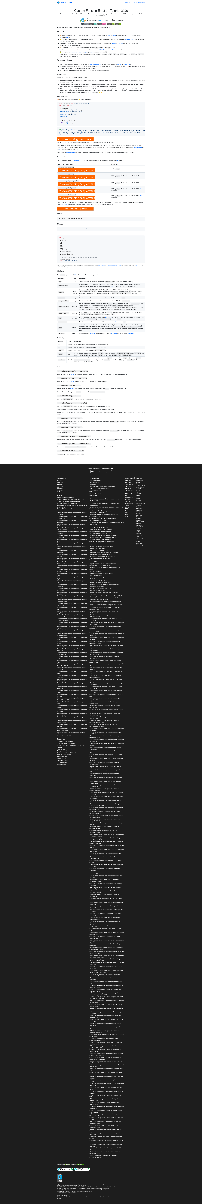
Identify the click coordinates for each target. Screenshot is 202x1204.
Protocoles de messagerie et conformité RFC (102, 556)
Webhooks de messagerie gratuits (98, 488)
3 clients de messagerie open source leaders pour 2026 (105, 755)
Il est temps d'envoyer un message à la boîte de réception (70, 746)
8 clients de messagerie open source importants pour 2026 (105, 914)
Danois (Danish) (140, 487)
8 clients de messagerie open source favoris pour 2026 (106, 695)
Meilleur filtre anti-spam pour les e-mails (100, 533)
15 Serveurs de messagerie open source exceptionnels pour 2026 (106, 1077)
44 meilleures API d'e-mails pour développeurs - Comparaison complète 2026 (102, 519)
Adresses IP (92, 484)
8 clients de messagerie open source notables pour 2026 (105, 778)
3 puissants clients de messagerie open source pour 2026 (106, 816)
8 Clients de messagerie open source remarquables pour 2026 (105, 990)
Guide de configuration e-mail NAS (67, 503)
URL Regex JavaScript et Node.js (98, 600)
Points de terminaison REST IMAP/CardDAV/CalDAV (104, 552)
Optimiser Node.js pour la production (99, 566)
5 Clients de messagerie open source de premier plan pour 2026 (105, 1043)
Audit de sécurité (94, 482)
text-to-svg (114, 333)
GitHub (129, 482)
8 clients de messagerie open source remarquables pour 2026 (105, 763)
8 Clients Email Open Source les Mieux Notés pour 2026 (103, 1156)
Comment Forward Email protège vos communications (104, 598)
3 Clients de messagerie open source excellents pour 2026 (105, 1088)
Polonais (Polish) (140, 522)
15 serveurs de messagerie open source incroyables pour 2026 (105, 676)
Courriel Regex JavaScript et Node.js (99, 558)
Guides (59, 495)
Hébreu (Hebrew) (140, 503)
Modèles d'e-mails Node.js (96, 577)
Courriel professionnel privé (65, 741)
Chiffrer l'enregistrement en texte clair (69, 753)
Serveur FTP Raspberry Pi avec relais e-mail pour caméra (71, 510)
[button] (56, 31)
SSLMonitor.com (61, 764)
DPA (126, 509)
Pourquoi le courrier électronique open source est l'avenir (105, 601)
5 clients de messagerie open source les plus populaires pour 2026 (106, 634)
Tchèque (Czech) (140, 485)
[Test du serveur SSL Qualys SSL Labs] (63, 1164)
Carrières (128, 516)
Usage (135, 147)
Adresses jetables (62, 749)
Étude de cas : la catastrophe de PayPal (100, 583)
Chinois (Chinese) (138, 482)
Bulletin (129, 480)
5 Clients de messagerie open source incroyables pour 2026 (104, 1103)
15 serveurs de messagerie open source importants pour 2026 (105, 699)
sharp (67, 37)
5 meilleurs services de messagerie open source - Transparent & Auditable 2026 (103, 512)
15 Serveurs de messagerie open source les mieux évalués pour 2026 (106, 1062)
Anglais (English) (140, 492)
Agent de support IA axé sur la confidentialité (101, 541)
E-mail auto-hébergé (95, 490)
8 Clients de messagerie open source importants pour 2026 (106, 1020)
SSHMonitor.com (62, 762)
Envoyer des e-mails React (97, 590)
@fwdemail (130, 484)
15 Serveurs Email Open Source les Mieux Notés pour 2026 (104, 1153)
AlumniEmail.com (62, 756)
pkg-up (121, 43)
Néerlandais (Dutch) (139, 489)
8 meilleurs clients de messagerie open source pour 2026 (103, 612)
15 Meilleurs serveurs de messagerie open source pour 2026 (104, 1032)
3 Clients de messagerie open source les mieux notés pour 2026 (105, 1050)
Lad (113, 50)
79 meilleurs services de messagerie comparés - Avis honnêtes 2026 (104, 504)
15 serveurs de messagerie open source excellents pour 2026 (105, 873)
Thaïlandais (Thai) (139, 535)
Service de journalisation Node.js (98, 581)
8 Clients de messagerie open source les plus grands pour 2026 (105, 1005)
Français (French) (138, 497)
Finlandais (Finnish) (138, 494)
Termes (127, 505)
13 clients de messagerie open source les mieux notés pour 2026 (106, 748)
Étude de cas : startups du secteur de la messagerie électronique (103, 593)
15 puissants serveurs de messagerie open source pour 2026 (104, 706)
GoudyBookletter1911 (95, 64)
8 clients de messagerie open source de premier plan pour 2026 (105, 937)
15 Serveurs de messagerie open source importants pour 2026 (105, 1016)
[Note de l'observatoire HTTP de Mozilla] (77, 1164)
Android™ (62, 484)
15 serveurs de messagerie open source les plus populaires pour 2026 (106, 631)
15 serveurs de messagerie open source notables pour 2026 (106, 668)
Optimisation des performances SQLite (100, 588)
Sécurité (127, 501)
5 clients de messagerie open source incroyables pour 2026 (104, 892)
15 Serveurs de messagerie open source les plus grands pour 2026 (106, 1001)
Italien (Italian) (139, 512)
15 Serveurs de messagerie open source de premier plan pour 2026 (105, 1039)
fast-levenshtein (129, 39)
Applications (61, 478)
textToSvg (92, 333)
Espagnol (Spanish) (138, 529)
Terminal (61, 492)
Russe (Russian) (140, 527)
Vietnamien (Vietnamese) (139, 544)
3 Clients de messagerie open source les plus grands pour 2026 (105, 1111)
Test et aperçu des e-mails (96, 560)
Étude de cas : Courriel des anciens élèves (101, 547)
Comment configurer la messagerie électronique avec (72, 513)
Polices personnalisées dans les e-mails (100, 554)
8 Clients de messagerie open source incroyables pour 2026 (106, 997)
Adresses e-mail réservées (64, 755)
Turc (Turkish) (139, 538)
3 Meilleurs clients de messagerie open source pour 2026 (106, 1035)
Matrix (129, 486)
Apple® (59, 480)
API (60, 149)
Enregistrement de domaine (65, 751)
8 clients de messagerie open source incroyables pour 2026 (104, 786)
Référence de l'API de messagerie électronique (102, 486)
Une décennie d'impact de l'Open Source (100, 530)
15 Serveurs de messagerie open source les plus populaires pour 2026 (106, 1054)
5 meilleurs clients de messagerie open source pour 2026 (105, 687)
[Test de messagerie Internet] (82, 1169)
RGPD (127, 507)
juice (86, 52)
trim (110, 317)
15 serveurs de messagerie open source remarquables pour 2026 (106, 653)
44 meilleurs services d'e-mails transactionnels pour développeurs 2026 (103, 515)
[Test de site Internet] (65, 1169)
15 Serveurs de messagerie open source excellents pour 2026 (106, 1084)
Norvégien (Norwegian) (139, 519)
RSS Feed (130, 490)
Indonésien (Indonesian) (139, 509)
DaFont (119, 64)
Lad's (92, 52)
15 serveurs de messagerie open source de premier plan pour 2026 (106, 933)
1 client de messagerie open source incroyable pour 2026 (105, 680)
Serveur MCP (93, 562)
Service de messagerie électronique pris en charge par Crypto (104, 568)
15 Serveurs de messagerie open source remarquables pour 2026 (106, 986)
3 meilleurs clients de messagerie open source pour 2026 (106, 824)
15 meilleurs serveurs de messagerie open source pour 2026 (104, 608)
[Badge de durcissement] (60, 1177)
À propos (127, 499)
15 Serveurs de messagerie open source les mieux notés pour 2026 (105, 1047)
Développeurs (94, 478)
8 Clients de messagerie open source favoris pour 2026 (105, 1013)
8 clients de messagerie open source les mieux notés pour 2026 (105, 733)
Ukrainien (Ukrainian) (139, 540)
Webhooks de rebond (95, 492)
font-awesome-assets (77, 52)
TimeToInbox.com (62, 758)
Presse (127, 514)
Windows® (60, 482)
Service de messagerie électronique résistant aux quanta (105, 584)
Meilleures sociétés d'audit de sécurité (100, 539)
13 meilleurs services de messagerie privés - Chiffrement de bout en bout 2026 (106, 508)
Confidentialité (138, 2)
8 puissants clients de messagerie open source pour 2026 (106, 710)
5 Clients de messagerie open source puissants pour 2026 (105, 1028)
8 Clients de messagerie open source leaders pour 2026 (105, 1073)
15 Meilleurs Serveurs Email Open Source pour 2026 (105, 1137)
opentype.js (131, 333)
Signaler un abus (128, 512)
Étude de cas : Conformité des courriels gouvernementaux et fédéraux (106, 544)
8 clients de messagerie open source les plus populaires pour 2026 (106, 740)
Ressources (61, 739)
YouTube (129, 488)
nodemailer (84, 50)
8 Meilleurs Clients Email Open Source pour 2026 (106, 1141)
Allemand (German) (138, 501)
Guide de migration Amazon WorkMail (100, 531)
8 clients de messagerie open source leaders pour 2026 (105, 967)
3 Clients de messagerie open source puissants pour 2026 (106, 1134)
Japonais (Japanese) (139, 514)
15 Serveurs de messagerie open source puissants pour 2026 (105, 1024)
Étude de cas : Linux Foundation (98, 550)
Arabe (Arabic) (139, 480)
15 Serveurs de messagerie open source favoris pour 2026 (106, 1009)
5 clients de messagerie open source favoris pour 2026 (105, 801)
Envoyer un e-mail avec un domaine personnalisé (71, 499)
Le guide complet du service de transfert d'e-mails (103, 564)
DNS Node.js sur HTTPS (96, 575)
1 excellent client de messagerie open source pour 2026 (106, 665)
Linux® (61, 486)
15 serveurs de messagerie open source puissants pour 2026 (104, 918)
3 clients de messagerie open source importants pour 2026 (104, 703)
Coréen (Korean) (140, 517)
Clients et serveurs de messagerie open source (106, 605)
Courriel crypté (129, 2)
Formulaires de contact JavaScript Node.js (101, 573)
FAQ (143, 2)
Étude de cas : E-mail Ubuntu (97, 548)
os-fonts (114, 43)
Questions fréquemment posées (102, 472)
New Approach (77, 160)
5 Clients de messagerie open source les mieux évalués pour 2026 (106, 1066)
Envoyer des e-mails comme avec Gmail (68, 501)
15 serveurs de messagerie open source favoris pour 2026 (105, 691)
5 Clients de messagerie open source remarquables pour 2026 (105, 1096)
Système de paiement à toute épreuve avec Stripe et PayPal (106, 596)
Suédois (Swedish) (138, 532)
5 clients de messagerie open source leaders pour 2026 (105, 650)
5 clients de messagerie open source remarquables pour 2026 (105, 657)
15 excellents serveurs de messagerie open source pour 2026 (105, 661)
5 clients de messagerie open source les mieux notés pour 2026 (105, 642)
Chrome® (62, 490)
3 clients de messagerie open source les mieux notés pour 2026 (105, 627)
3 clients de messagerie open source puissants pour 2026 (105, 922)
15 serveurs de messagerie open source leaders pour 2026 (106, 646)
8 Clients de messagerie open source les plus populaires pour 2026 (105, 1058)
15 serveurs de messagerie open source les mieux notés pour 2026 (106, 623)
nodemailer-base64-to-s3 (97, 50)
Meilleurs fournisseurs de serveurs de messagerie (103, 535)
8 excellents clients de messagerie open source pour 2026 (106, 771)
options (72, 374)
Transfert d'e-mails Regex (96, 494)
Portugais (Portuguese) (139, 524)
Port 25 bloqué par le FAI (64, 736)
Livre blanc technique (95, 480)
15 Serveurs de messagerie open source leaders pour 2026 (106, 1069)
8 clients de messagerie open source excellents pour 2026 (105, 876)
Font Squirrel (126, 64)
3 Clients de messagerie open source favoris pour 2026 (106, 1118)
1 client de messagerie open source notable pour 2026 (106, 672)
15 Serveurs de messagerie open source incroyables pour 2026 (105, 994)
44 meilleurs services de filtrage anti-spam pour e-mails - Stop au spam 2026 (106, 523)
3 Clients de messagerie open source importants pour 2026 (104, 1126)
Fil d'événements (129, 496)
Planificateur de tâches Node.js (98, 579)
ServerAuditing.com (62, 760)
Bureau (61, 488)
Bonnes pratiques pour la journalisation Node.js (102, 537)
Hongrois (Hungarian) (139, 506)
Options (139, 147)
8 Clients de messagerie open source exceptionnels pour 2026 (105, 1081)
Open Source (93, 496)
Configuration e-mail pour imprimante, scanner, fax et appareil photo (72, 506)
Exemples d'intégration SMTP (65, 497)
